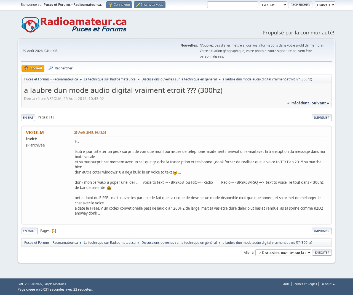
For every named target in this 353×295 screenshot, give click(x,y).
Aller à (249, 252)
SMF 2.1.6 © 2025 (30, 284)
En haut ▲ (327, 284)
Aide (286, 284)
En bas (28, 117)
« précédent (298, 103)
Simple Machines (55, 284)
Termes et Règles (305, 284)
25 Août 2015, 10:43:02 (90, 132)
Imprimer (321, 117)
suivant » (320, 103)
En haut (29, 231)
